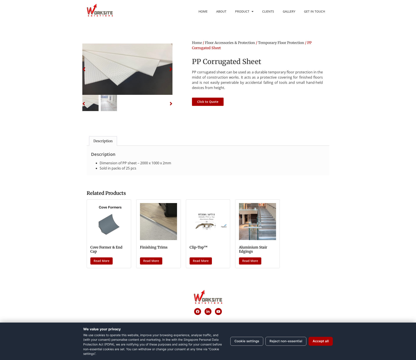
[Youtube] (218, 311)
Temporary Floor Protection (281, 42)
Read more (101, 261)
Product (242, 11)
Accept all (321, 341)
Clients (268, 11)
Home (203, 11)
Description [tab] (103, 141)
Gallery (289, 11)
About (221, 11)
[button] (84, 69)
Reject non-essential (286, 341)
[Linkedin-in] (208, 311)
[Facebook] (197, 311)
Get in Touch (314, 11)
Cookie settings (246, 341)
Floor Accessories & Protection (230, 42)
